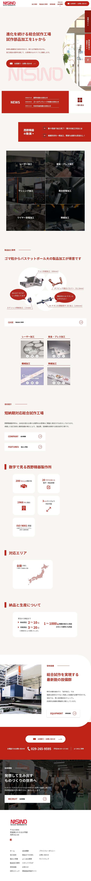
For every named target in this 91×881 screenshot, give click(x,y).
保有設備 (13, 867)
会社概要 (60, 4)
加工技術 (13, 855)
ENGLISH (60, 2)
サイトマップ (44, 859)
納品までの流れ (27, 855)
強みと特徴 (14, 859)
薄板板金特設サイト (29, 871)
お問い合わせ (44, 855)
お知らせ (25, 867)
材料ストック (15, 871)
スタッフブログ (27, 863)
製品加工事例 (15, 863)
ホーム (12, 851)
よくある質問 (27, 859)
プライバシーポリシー (47, 851)
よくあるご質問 (79, 749)
